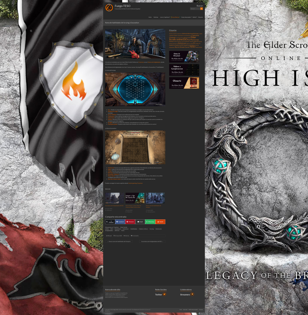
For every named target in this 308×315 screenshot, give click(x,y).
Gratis (183, 41)
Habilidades (133, 229)
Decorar (186, 37)
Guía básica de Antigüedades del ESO (114, 205)
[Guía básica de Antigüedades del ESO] (114, 198)
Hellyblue (191, 41)
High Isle (196, 41)
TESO (122, 230)
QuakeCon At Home (189, 45)
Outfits (191, 43)
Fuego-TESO (122, 6)
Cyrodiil (177, 37)
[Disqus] (135, 265)
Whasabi (109, 235)
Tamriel (187, 47)
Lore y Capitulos (164, 17)
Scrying (152, 229)
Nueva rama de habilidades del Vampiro (118, 241)
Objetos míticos (143, 229)
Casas (175, 35)
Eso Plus (190, 40)
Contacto (201, 309)
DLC (189, 37)
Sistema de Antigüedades (154, 62)
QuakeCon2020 (179, 45)
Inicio (150, 17)
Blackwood (190, 33)
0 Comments (135, 235)
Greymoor (141, 62)
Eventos (171, 41)
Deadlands (181, 37)
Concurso (195, 35)
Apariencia (180, 33)
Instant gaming (132, 183)
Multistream (182, 43)
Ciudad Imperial (180, 35)
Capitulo (200, 33)
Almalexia (171, 33)
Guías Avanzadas (186, 17)
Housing (200, 41)
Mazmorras (175, 43)
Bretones (196, 33)
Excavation (118, 229)
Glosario (200, 17)
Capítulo (116, 227)
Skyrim (177, 47)
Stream (182, 47)
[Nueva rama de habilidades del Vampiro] (155, 198)
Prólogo (196, 43)
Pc (194, 43)
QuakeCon (172, 45)
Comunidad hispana (187, 35)
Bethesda (184, 33)
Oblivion (188, 43)
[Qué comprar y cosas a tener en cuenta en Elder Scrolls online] (135, 198)
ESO (112, 229)
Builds (194, 17)
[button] (109, 8)
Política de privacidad (193, 309)
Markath (171, 43)
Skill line (117, 230)
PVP (199, 43)
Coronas (172, 37)
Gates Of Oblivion (177, 41)
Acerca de (185, 309)
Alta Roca (175, 33)
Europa (196, 40)
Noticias (156, 17)
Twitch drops (198, 47)
